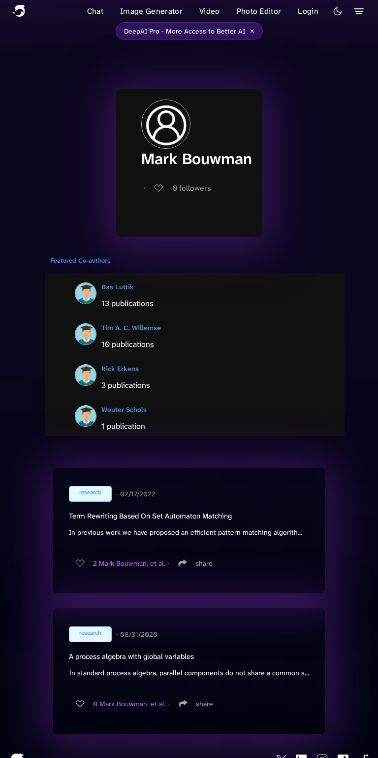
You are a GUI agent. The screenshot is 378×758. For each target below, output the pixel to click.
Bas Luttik (117, 286)
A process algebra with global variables (131, 656)
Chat (95, 11)
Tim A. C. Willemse (131, 327)
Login (308, 11)
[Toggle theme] (338, 11)
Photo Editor (259, 11)
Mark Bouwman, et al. (132, 563)
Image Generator (151, 11)
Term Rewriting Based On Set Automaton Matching (150, 516)
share (204, 563)
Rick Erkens (120, 368)
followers (191, 188)
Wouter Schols (124, 409)
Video (209, 11)
